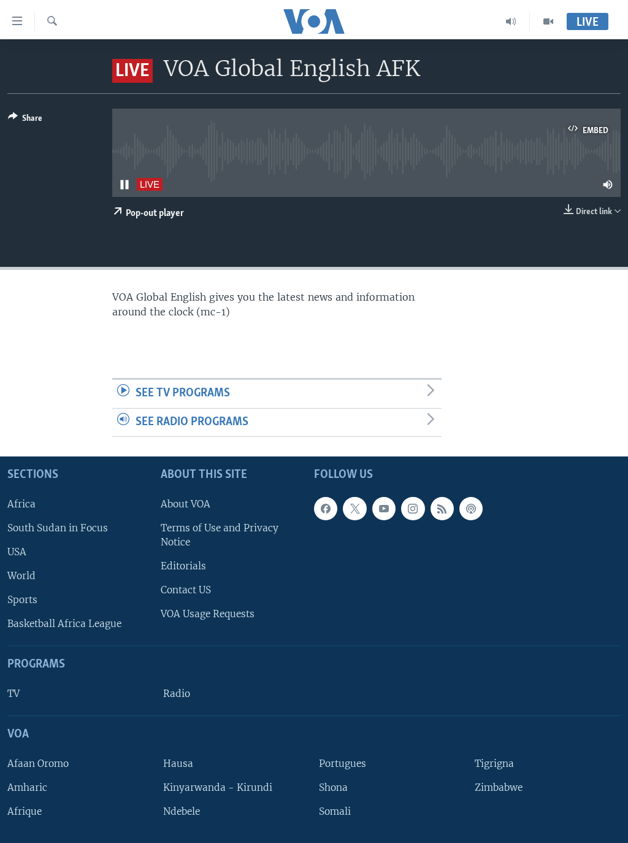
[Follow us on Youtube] (384, 508)
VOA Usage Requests (208, 614)
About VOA (185, 504)
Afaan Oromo (38, 763)
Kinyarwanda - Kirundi (217, 787)
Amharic (27, 787)
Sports (22, 600)
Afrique (24, 811)
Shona (333, 787)
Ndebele (181, 811)
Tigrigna (494, 763)
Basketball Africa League (64, 624)
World (21, 576)
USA (16, 552)
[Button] (25, 120)
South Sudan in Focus (57, 528)
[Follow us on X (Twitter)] (354, 508)
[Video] (548, 21)
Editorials (183, 566)
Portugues (342, 763)
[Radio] (511, 21)
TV (13, 693)
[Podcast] (471, 508)
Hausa (178, 763)
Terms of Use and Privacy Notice (219, 535)
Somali (335, 811)
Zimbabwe (499, 787)
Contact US (186, 590)
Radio (176, 693)
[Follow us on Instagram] (412, 508)
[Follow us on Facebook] (325, 508)
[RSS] (442, 508)
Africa (21, 504)
